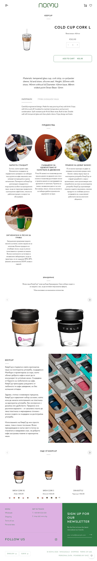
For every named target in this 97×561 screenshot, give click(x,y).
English (10, 554)
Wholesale (8, 513)
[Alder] (27, 497)
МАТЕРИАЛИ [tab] (27, 99)
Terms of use (9, 521)
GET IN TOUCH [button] (38, 509)
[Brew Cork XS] (18, 472)
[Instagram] (56, 539)
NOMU (51, 552)
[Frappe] (38, 497)
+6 (59, 497)
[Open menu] (9, 5)
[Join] (90, 535)
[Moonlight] (9, 497)
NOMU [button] (7, 509)
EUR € (23, 554)
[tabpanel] (49, 110)
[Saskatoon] (23, 497)
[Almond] (56, 497)
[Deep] (51, 497)
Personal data (10, 525)
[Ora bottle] (78, 472)
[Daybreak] (14, 497)
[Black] (18, 497)
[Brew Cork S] (48, 472)
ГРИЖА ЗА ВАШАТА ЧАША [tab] (48, 99)
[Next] (89, 300)
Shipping (8, 517)
